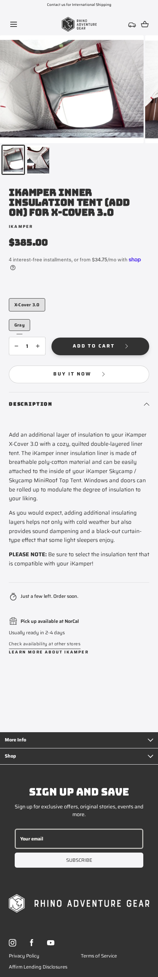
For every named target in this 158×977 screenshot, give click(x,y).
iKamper (21, 226)
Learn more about (49, 652)
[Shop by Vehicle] (132, 24)
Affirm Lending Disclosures (38, 967)
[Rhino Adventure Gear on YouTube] (50, 942)
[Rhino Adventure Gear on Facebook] (31, 942)
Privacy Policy (24, 956)
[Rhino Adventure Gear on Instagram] (12, 942)
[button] (13, 24)
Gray (19, 324)
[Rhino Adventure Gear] (79, 24)
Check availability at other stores (44, 643)
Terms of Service (99, 956)
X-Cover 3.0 (27, 304)
